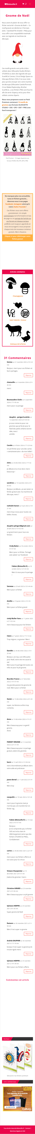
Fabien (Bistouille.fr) (20, 566)
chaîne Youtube (19, 207)
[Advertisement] (17, 179)
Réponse (28, 375)
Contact (27, 1128)
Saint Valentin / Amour (18, 320)
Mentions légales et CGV (17, 1131)
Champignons (18, 296)
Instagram (18, 204)
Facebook (9, 204)
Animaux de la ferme (18, 344)
